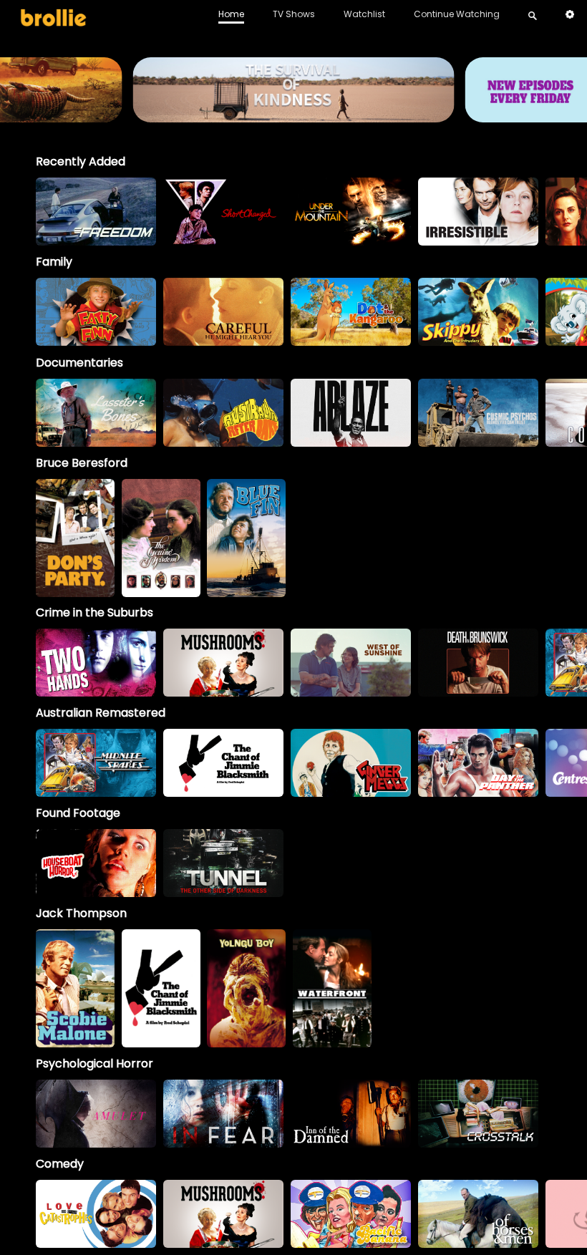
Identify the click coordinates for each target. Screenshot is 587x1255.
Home (231, 14)
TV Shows (294, 14)
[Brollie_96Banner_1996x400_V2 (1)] (293, 116)
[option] (96, 212)
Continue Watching (457, 14)
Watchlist (364, 14)
